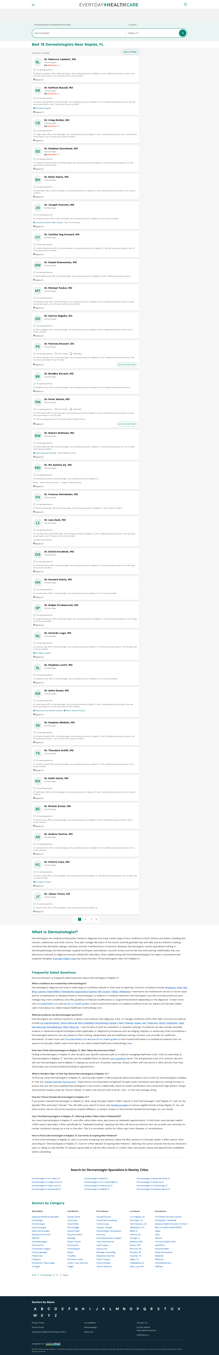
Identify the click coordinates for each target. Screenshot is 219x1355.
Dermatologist (46, 1275)
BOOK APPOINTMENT (127, 365)
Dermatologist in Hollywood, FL (98, 1185)
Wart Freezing (126, 1023)
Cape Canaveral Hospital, (45, 453)
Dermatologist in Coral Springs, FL (152, 1185)
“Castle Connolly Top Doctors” (60, 1081)
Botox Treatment (168, 1023)
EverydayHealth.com (47, 1003)
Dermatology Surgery (106, 1023)
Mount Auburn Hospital (75, 710)
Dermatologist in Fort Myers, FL (46, 1178)
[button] (185, 4)
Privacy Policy (38, 1322)
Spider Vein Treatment (146, 1023)
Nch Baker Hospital (43, 108)
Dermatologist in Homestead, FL (46, 1189)
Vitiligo (114, 991)
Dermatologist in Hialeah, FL (97, 1189)
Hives (179, 987)
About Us (88, 1332)
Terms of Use (38, 1327)
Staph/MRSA (53, 991)
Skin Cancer (104, 991)
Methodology (90, 1327)
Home (34, 1275)
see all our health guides (76, 1003)
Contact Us (142, 1322)
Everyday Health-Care (64, 958)
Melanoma (125, 991)
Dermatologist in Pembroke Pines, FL (153, 1178)
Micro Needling (86, 1023)
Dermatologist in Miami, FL (96, 1178)
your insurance (117, 1058)
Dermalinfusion (54, 1027)
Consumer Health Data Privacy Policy (49, 1332)
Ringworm (170, 987)
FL (57, 1275)
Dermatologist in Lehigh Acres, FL (47, 1182)
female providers (120, 1105)
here (99, 1007)
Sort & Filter (130, 51)
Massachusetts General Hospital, (49, 710)
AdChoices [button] (142, 1335)
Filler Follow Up (71, 1027)
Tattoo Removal (68, 1023)
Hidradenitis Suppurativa (74, 991)
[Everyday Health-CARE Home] (109, 4)
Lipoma (42, 991)
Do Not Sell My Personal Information (146, 1329)
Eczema (92, 991)
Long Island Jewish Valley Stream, (49, 222)
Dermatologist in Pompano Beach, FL (154, 1189)
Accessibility (90, 1322)
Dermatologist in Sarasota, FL (150, 1182)
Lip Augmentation (49, 1023)
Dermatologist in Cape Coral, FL (46, 1185)
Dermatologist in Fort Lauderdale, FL (101, 1182)
